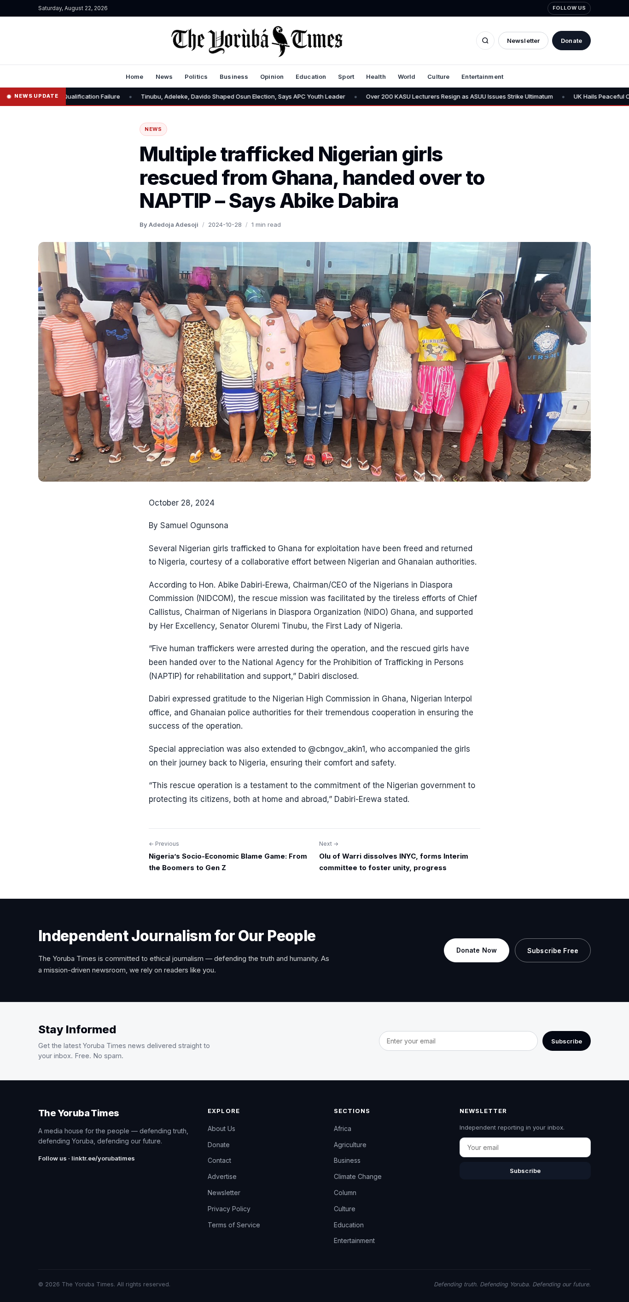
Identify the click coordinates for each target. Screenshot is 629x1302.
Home (135, 76)
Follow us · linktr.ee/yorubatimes (86, 1158)
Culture (438, 76)
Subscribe (566, 1041)
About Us (221, 1128)
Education (311, 76)
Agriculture (350, 1145)
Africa (342, 1128)
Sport (346, 76)
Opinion (272, 76)
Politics (196, 76)
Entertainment (482, 76)
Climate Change (358, 1176)
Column (345, 1192)
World (407, 76)
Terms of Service (234, 1225)
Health (376, 76)
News (164, 76)
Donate (571, 40)
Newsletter (523, 40)
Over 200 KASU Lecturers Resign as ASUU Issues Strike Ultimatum (397, 96)
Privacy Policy (229, 1209)
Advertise (222, 1176)
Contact (219, 1160)
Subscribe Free (552, 950)
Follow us (569, 8)
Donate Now (476, 950)
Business (234, 76)
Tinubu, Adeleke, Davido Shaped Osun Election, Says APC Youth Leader (181, 96)
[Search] (485, 40)
